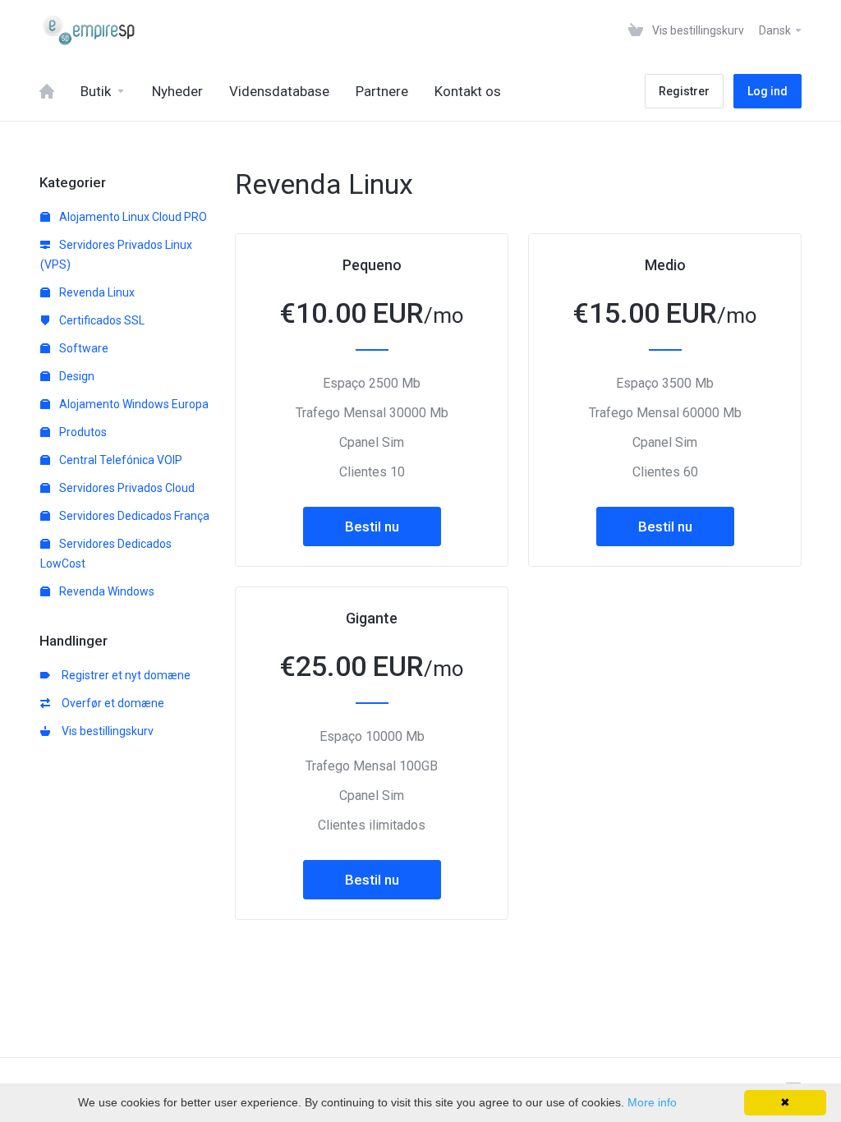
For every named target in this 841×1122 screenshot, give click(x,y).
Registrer (684, 91)
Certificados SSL (101, 320)
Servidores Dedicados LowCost (106, 553)
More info (652, 1102)
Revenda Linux (96, 292)
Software (82, 348)
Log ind (767, 91)
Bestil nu (372, 526)
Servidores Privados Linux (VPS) (116, 254)
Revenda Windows (105, 591)
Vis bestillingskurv (105, 731)
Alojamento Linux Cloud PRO (132, 216)
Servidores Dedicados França (133, 515)
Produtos (82, 432)
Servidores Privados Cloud (126, 487)
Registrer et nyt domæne (124, 675)
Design (75, 376)
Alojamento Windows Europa (133, 404)
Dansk (776, 30)
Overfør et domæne (110, 703)
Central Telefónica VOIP (119, 460)
